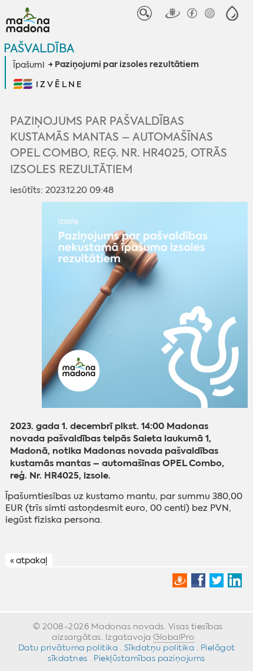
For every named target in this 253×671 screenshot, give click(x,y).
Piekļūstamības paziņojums (149, 658)
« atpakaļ (28, 560)
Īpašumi (28, 64)
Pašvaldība (39, 48)
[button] (232, 13)
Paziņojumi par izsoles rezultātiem (127, 64)
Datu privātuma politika (68, 647)
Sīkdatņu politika (159, 647)
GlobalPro (174, 637)
